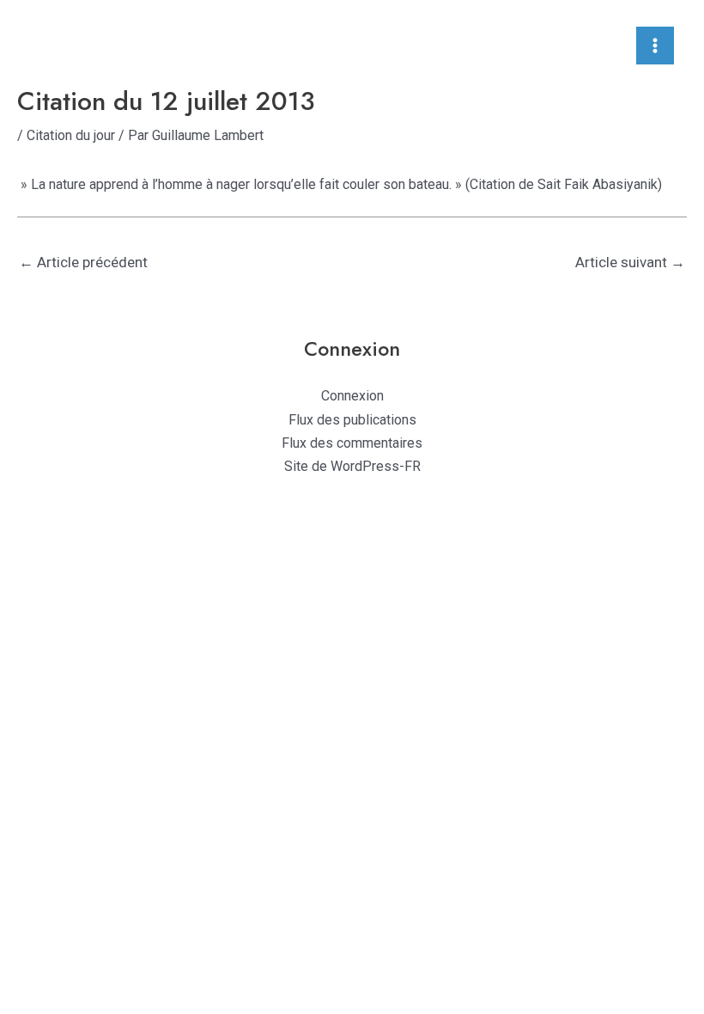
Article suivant (630, 262)
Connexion (352, 396)
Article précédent (83, 262)
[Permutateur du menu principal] (655, 45)
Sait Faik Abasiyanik (597, 184)
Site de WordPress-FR (352, 466)
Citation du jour (71, 135)
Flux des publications (352, 420)
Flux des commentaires (352, 443)
